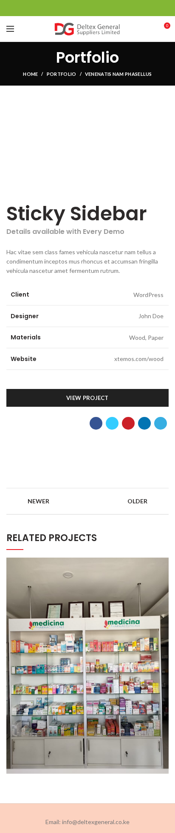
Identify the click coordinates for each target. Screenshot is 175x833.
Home (30, 74)
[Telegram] (109, 8)
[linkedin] (98, 8)
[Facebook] (66, 8)
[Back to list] (87, 501)
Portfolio (61, 74)
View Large (162, 564)
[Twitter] (77, 8)
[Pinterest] (87, 8)
